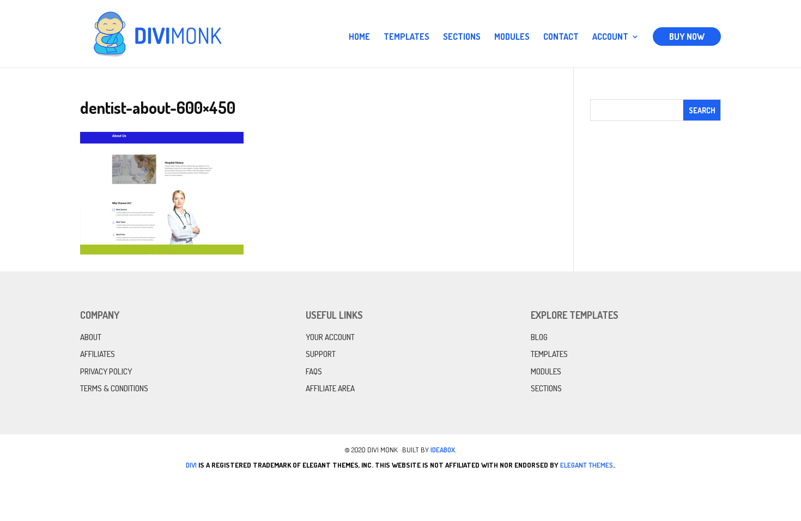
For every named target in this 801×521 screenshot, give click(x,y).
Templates (406, 37)
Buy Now (687, 36)
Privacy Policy (106, 371)
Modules (512, 37)
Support (321, 354)
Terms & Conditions (114, 388)
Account (610, 37)
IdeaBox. (443, 449)
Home (359, 37)
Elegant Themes (586, 465)
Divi (191, 465)
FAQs (314, 371)
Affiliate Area (330, 388)
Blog (539, 337)
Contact (561, 37)
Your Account (330, 337)
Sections (462, 37)
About (90, 337)
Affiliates (97, 354)
